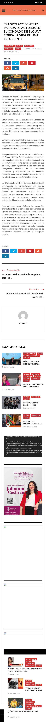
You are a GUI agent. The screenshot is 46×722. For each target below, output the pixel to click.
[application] (23, 446)
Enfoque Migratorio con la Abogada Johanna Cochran (33, 386)
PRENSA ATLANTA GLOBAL (24, 10)
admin (28, 49)
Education (29, 704)
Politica (26, 358)
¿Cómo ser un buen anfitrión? (23, 711)
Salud (39, 706)
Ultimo (18, 49)
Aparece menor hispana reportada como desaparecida (25, 670)
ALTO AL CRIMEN (9, 46)
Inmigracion (28, 376)
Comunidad (29, 46)
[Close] (6, 651)
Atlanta (19, 46)
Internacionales (29, 354)
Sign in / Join (8, 2)
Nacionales (8, 49)
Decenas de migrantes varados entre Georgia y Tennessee (32, 424)
